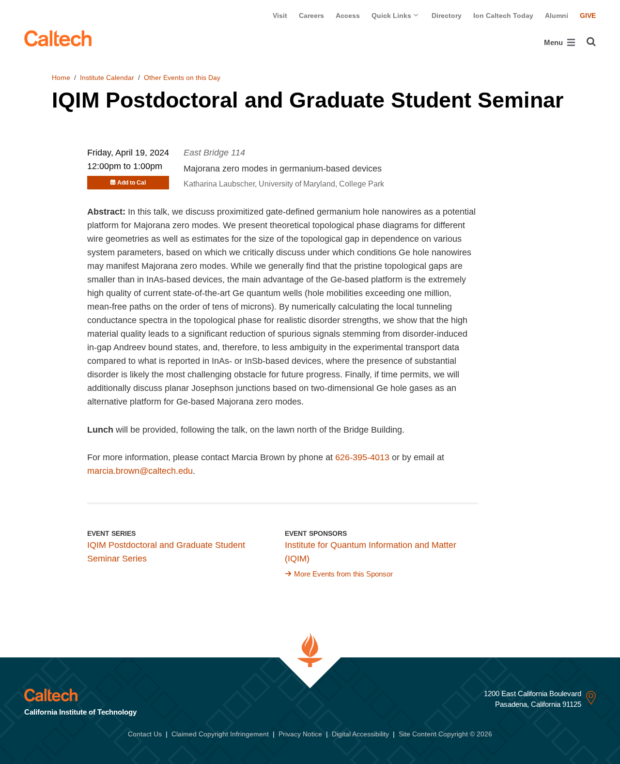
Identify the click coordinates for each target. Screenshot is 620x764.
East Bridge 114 (214, 152)
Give (588, 15)
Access (348, 15)
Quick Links (392, 15)
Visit (280, 15)
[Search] (591, 42)
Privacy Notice (300, 734)
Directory (447, 15)
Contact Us (145, 734)
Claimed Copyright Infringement (220, 734)
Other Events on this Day (182, 77)
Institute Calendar (107, 77)
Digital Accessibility (360, 734)
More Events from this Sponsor (343, 574)
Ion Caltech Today (503, 15)
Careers (311, 15)
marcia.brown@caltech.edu (140, 471)
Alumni (556, 15)
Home (61, 77)
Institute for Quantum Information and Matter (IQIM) (370, 551)
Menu (554, 42)
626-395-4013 (362, 457)
